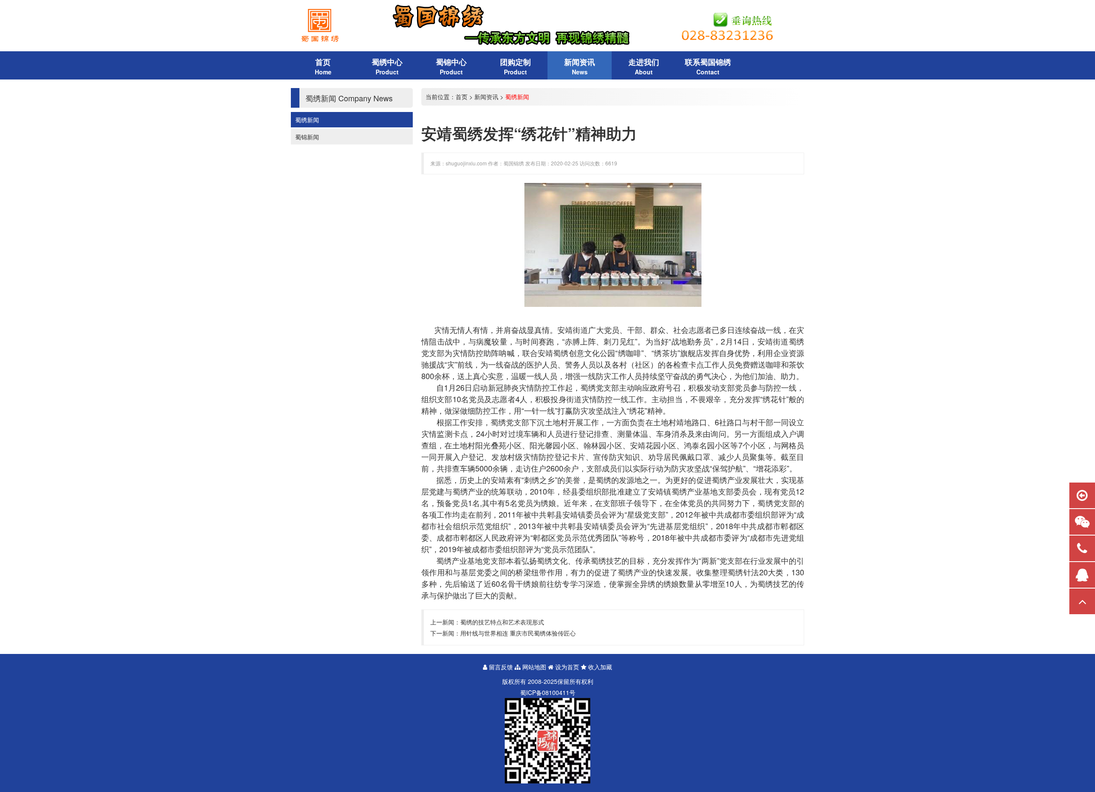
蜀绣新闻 (307, 119)
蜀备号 (547, 692)
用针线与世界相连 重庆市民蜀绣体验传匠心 (518, 633)
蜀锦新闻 (307, 136)
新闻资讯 (486, 96)
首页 (462, 96)
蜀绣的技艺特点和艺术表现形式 (502, 622)
